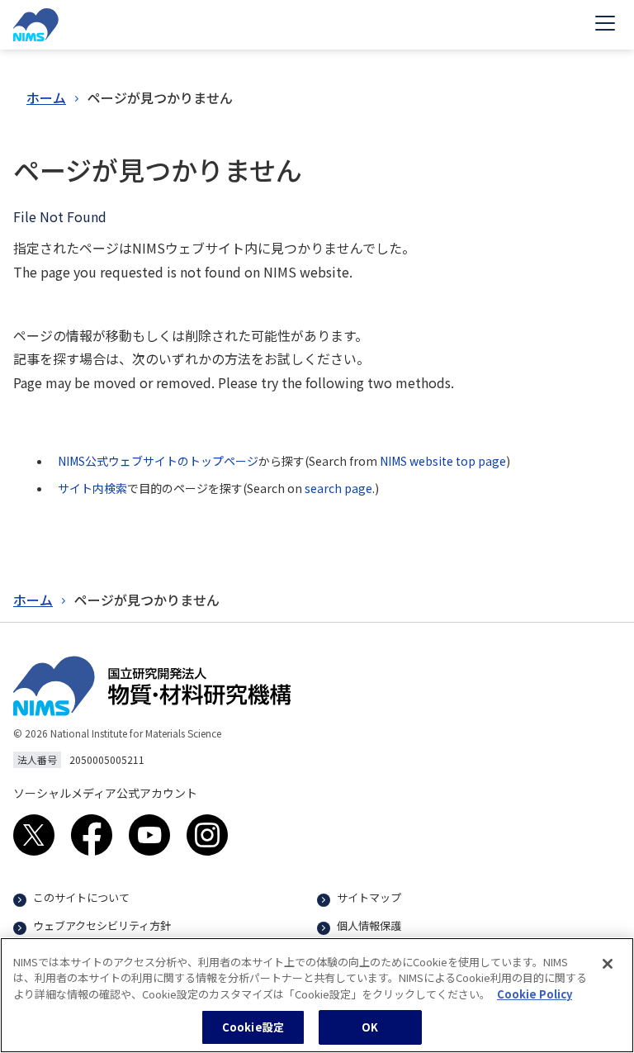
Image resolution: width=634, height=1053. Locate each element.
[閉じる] (607, 964)
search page (338, 488)
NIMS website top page (443, 461)
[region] (317, 995)
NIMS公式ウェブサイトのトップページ (158, 461)
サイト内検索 (92, 488)
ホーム (46, 97)
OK (370, 1027)
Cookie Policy (534, 994)
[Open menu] (605, 25)
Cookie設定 (253, 1027)
